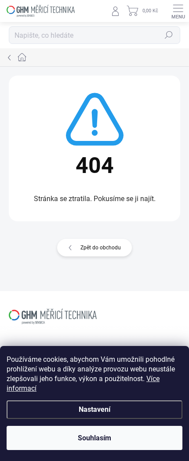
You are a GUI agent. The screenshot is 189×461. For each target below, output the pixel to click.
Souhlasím (94, 438)
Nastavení (94, 409)
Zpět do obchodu (100, 248)
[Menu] (178, 11)
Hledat (169, 35)
